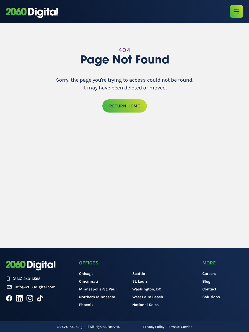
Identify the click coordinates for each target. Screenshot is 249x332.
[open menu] (236, 11)
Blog (206, 281)
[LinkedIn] (19, 298)
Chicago (86, 273)
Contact (209, 289)
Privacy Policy (153, 327)
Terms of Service (179, 327)
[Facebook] (9, 298)
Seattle (138, 273)
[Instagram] (30, 298)
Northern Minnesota (97, 297)
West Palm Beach (147, 297)
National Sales (145, 304)
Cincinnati (88, 281)
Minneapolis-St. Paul (98, 289)
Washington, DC (146, 289)
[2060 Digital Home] (32, 13)
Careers (209, 273)
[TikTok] (40, 298)
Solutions (211, 297)
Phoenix (86, 304)
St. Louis (140, 281)
